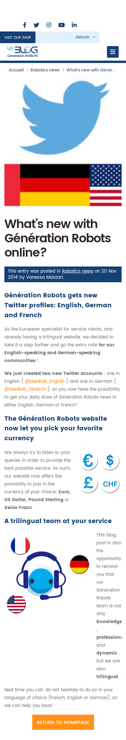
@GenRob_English (45, 381)
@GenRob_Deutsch (25, 389)
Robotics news (44, 70)
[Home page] (22, 52)
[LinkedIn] (74, 25)
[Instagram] (48, 25)
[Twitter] (36, 25)
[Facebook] (24, 25)
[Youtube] (61, 25)
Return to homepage (63, 722)
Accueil (16, 70)
